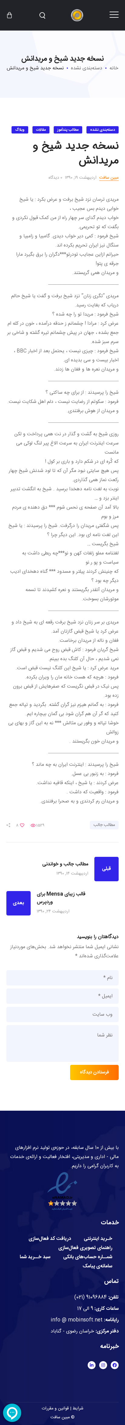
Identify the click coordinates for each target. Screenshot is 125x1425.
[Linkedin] (92, 1365)
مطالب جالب (104, 825)
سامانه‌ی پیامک (97, 1266)
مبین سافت (109, 177)
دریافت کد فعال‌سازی (50, 1239)
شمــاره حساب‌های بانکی (87, 1257)
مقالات (41, 130)
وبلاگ (20, 130)
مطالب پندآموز (68, 130)
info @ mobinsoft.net (77, 1320)
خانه (114, 68)
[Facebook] (115, 1365)
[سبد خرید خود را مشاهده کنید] (9, 15)
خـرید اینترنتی (98, 1239)
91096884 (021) (90, 1297)
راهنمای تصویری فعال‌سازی (85, 1248)
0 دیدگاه (55, 177)
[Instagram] (103, 1365)
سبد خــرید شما (35, 1257)
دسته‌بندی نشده (86, 68)
